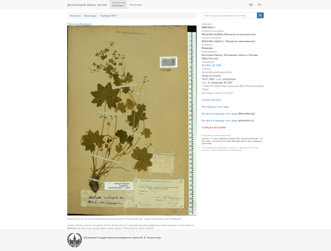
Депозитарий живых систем (87, 4)
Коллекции (136, 4)
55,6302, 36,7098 (211, 65)
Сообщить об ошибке (214, 127)
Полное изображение (79, 24)
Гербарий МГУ (108, 15)
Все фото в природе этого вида (219, 113)
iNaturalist (72, 228)
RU (251, 4)
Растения (75, 15)
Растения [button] (117, 5)
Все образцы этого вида (215, 106)
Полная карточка (211, 99)
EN (259, 4)
